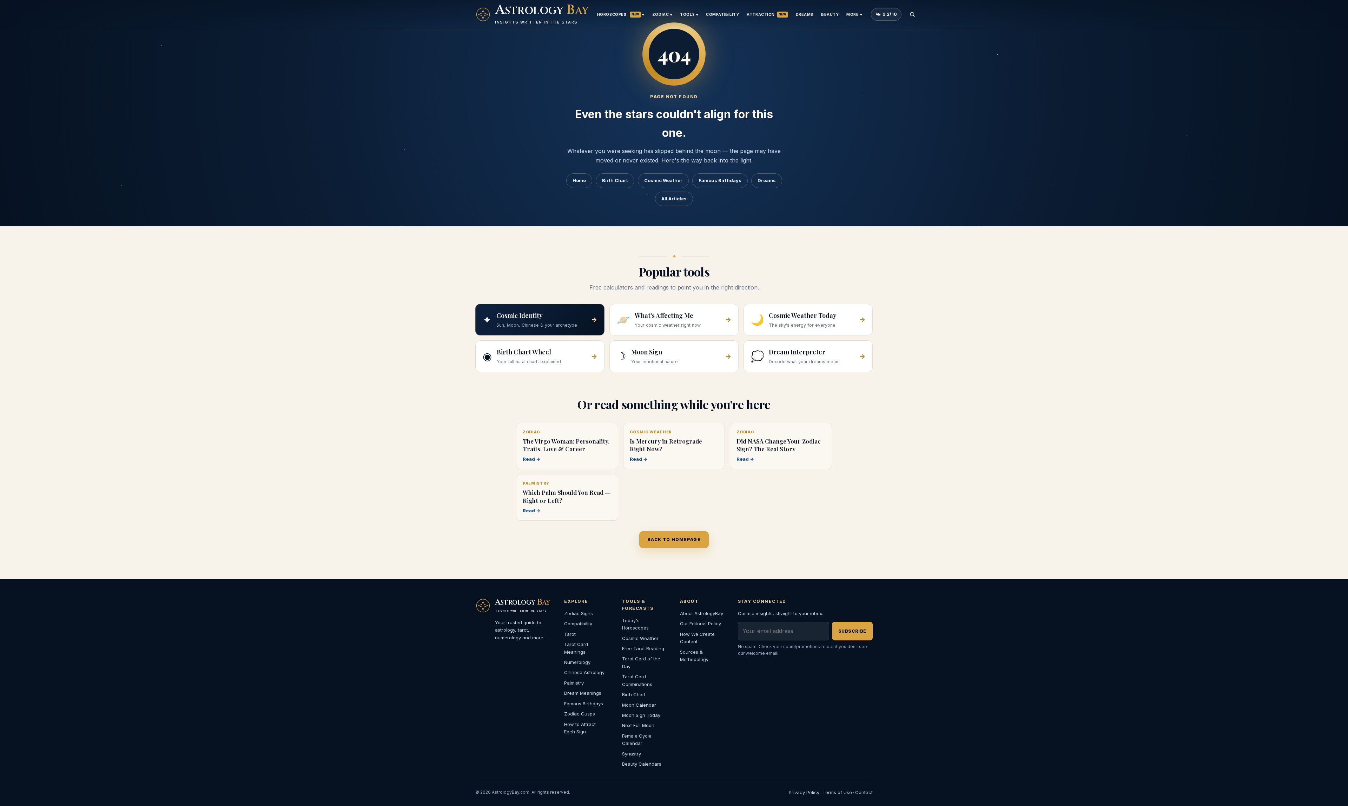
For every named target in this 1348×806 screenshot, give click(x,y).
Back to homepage (673, 539)
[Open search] (912, 14)
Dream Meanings (582, 693)
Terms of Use (837, 792)
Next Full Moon (638, 725)
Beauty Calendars (641, 764)
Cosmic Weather (663, 180)
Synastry (631, 754)
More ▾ (854, 14)
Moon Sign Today (641, 715)
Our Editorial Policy (700, 623)
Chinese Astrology (584, 672)
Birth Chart (615, 180)
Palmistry (574, 683)
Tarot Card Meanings (576, 647)
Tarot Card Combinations (637, 680)
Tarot (570, 634)
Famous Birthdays (720, 180)
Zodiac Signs (578, 613)
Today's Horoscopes (635, 624)
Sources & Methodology (694, 655)
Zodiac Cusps (579, 714)
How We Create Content (697, 637)
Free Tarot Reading (643, 648)
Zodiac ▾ (662, 14)
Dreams (804, 14)
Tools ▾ (689, 14)
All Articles (674, 198)
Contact (864, 792)
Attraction (766, 14)
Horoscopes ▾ (621, 14)
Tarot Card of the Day (641, 662)
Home (579, 180)
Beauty (830, 14)
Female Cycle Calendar (637, 739)
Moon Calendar (639, 705)
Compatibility (722, 14)
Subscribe (852, 631)
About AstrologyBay (701, 613)
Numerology (577, 662)
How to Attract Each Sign (580, 727)
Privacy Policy (804, 792)
